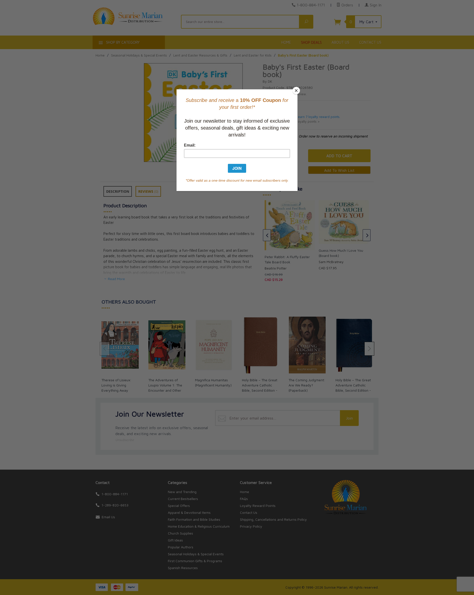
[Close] (296, 90)
